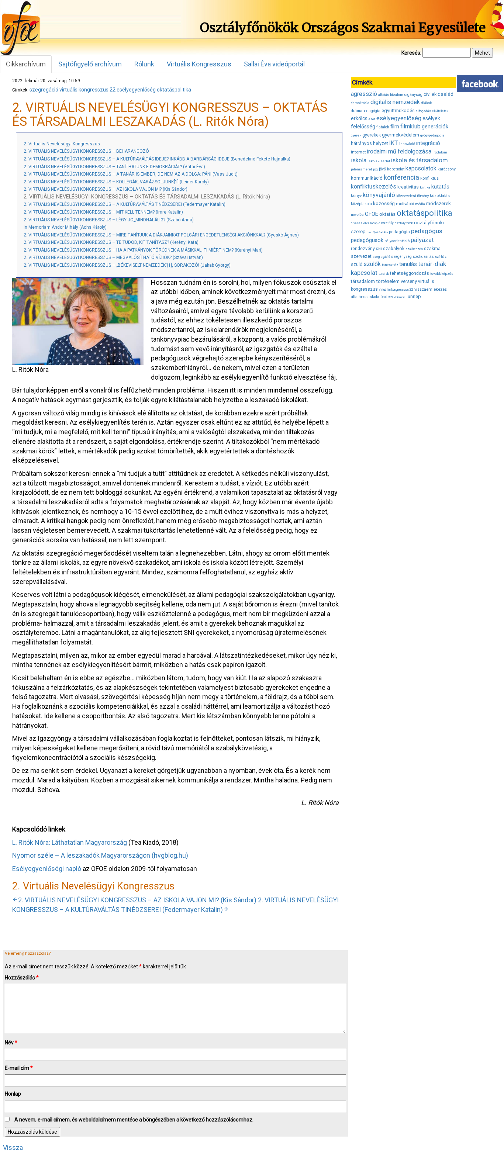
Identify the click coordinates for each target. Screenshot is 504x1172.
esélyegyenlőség (136, 90)
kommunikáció (367, 178)
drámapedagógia (365, 110)
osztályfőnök (404, 223)
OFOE (371, 214)
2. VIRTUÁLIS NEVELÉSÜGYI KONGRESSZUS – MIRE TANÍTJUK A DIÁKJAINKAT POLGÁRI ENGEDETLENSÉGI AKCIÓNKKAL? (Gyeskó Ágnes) (161, 235)
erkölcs (359, 118)
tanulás (408, 264)
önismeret (400, 297)
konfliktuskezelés (373, 186)
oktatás (387, 214)
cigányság (413, 95)
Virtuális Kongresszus (199, 64)
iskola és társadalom (419, 160)
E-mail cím (19, 1068)
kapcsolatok (420, 168)
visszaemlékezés (430, 289)
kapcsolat (395, 169)
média (420, 204)
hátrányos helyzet (369, 143)
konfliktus (429, 178)
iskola (358, 160)
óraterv (386, 296)
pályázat (422, 239)
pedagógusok (367, 240)
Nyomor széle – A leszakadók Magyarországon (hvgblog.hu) (100, 855)
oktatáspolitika (174, 90)
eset (372, 119)
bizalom (396, 95)
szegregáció (44, 90)
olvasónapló (371, 223)
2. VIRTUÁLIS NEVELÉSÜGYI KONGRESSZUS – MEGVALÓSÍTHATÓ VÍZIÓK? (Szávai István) (113, 257)
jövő (382, 169)
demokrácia (360, 103)
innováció (407, 144)
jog (375, 169)
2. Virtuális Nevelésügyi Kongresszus (62, 143)
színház (440, 257)
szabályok (393, 248)
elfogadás (423, 111)
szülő (356, 264)
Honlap (13, 1094)
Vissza (13, 1147)
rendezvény (363, 248)
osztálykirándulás (377, 232)
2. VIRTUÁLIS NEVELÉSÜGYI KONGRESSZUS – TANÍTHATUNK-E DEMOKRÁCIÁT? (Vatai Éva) (114, 166)
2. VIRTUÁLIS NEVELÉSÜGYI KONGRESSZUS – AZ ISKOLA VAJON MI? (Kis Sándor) (105, 189)
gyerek (356, 135)
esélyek (431, 118)
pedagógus (426, 231)
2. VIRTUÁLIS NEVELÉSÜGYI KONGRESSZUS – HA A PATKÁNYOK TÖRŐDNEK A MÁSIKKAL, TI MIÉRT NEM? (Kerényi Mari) (143, 250)
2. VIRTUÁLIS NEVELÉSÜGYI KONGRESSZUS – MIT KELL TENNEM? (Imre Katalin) (103, 212)
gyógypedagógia (432, 135)
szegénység (401, 256)
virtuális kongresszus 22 (87, 90)
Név (11, 1042)
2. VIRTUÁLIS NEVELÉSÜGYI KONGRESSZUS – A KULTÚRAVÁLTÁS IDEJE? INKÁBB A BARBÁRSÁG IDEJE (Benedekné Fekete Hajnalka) (157, 159)
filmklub (410, 126)
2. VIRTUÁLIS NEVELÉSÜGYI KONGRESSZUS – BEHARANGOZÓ (86, 151)
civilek (430, 94)
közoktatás (440, 195)
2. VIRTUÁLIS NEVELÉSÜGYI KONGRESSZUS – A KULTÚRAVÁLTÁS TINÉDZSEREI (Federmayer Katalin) (124, 204)
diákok (426, 103)
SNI (379, 249)
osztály (387, 223)
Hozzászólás (22, 978)
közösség (384, 203)
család (445, 94)
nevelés (357, 214)
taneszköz (390, 265)
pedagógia (399, 231)
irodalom (439, 152)
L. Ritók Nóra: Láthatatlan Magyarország (69, 842)
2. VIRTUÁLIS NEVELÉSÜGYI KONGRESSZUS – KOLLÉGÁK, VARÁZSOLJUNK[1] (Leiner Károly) (116, 181)
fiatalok (382, 127)
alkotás (383, 95)
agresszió (364, 93)
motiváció (405, 203)
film (394, 126)
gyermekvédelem (400, 135)
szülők (372, 263)
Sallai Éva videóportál (274, 64)
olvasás (356, 223)
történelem (388, 281)
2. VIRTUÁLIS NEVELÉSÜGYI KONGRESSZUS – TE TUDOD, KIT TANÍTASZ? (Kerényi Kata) (111, 242)
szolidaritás (423, 256)
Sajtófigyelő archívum (90, 64)
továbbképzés (441, 274)
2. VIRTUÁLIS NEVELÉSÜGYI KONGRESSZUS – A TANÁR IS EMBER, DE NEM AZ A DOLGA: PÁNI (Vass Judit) (131, 174)
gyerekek (371, 135)
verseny (409, 281)
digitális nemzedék (395, 102)
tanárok (384, 274)
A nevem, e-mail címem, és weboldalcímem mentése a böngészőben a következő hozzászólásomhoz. (133, 1120)
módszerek (438, 203)
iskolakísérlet (378, 161)
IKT (393, 142)
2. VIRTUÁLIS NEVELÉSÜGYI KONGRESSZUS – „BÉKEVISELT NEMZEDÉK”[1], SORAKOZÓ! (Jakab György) (127, 265)
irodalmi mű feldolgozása (399, 151)
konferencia (401, 177)
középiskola (361, 203)
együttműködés (398, 110)
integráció (428, 143)
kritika (425, 187)
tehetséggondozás (409, 273)
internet (358, 152)
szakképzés (414, 249)
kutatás (440, 186)
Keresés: (411, 53)
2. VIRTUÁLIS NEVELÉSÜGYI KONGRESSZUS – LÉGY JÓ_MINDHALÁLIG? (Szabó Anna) (109, 219)
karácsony (447, 169)
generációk (435, 126)
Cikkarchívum (26, 64)
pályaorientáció (397, 241)
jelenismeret (361, 169)
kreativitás (408, 187)
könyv (356, 195)
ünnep (414, 296)
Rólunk (144, 64)
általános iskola (365, 296)
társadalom (363, 281)
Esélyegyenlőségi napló (46, 868)
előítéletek (440, 111)
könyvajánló (379, 194)
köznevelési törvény (412, 196)
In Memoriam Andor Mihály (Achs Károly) (65, 227)
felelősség (363, 126)
